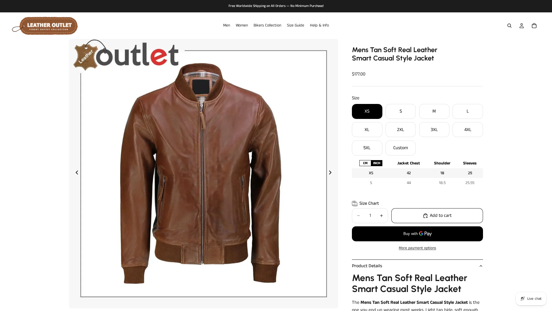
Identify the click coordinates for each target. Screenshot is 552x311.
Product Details (367, 266)
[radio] (365, 163)
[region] (417, 173)
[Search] (509, 25)
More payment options (417, 248)
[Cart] (534, 25)
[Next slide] (331, 173)
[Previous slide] (75, 173)
